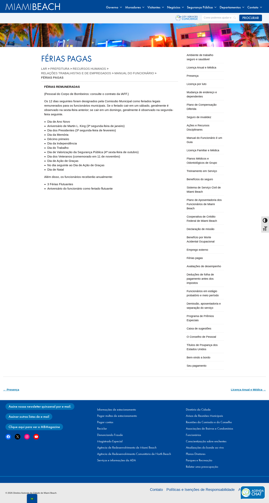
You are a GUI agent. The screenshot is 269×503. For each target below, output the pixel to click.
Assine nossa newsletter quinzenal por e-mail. (40, 406)
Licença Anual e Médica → (248, 389)
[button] (120, 7)
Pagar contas (105, 422)
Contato (156, 489)
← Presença (11, 389)
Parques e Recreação (199, 460)
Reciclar (102, 428)
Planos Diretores (195, 454)
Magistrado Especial (110, 441)
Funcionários (193, 435)
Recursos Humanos (89, 68)
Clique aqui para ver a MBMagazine (34, 427)
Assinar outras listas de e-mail (29, 416)
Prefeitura (59, 68)
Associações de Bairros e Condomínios (209, 428)
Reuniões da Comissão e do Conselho (209, 422)
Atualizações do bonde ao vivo (205, 447)
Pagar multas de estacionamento (117, 416)
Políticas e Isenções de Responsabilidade (200, 489)
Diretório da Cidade (198, 409)
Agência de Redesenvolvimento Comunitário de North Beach (134, 454)
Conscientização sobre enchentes (206, 441)
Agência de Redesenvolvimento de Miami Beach (126, 447)
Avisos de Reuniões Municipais (204, 416)
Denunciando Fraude (110, 435)
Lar (44, 68)
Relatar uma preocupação (202, 466)
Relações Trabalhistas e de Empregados (76, 73)
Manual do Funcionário (134, 73)
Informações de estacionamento (116, 409)
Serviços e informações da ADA (116, 460)
